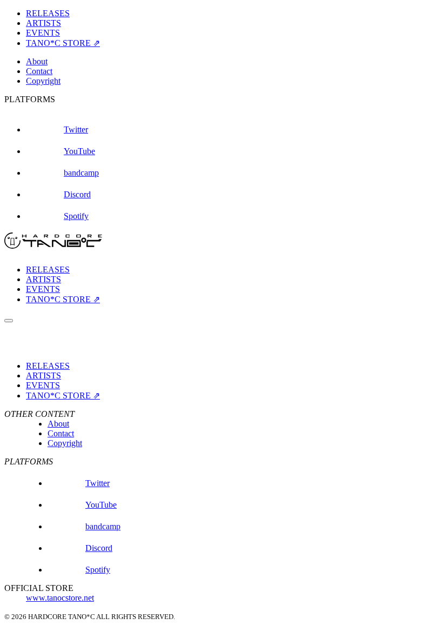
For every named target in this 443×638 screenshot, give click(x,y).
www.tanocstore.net (60, 597)
